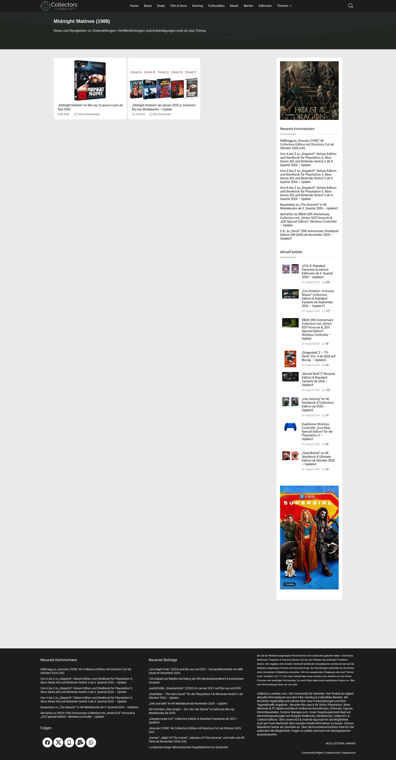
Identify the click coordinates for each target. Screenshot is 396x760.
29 (327, 365)
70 (327, 415)
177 (328, 311)
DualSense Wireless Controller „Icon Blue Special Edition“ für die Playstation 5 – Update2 (317, 431)
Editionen (265, 6)
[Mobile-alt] (69, 742)
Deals (161, 6)
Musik (234, 6)
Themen (282, 6)
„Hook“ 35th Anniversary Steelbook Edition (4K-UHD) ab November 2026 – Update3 (309, 234)
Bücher (248, 6)
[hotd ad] (309, 63)
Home (134, 6)
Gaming (197, 6)
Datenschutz (332, 752)
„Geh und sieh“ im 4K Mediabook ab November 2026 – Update (188, 703)
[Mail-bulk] (80, 742)
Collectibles (216, 6)
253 (328, 282)
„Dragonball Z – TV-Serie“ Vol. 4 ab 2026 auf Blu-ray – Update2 (318, 356)
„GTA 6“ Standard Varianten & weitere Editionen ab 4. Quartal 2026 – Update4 (317, 271)
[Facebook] (47, 742)
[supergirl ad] (309, 487)
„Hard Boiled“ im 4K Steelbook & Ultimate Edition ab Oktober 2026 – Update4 (318, 458)
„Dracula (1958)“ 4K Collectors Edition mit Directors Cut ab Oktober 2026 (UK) (307, 144)
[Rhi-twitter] (58, 742)
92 (327, 444)
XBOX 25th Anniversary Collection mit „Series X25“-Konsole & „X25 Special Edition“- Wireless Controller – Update (308, 219)
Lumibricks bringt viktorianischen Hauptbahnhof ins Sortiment (188, 747)
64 (327, 469)
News (148, 6)
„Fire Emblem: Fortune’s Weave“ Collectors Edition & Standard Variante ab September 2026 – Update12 (318, 298)
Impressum (349, 752)
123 (328, 390)
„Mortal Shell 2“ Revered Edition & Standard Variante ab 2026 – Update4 (318, 379)
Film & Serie (178, 6)
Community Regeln (313, 752)
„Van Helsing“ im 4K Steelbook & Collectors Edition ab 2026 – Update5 (318, 404)
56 (327, 343)
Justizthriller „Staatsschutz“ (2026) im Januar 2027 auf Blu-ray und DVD (195, 688)
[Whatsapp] (91, 742)
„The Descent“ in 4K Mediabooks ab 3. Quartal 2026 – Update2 (309, 206)
